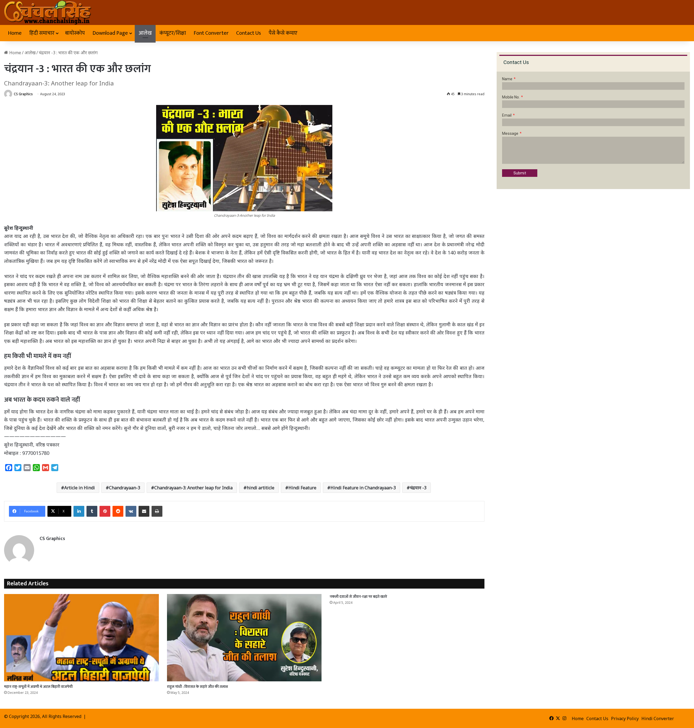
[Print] (157, 511)
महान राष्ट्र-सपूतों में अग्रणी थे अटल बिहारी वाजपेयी (38, 687)
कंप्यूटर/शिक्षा (172, 33)
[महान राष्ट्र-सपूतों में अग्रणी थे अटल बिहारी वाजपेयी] (81, 637)
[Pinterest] (104, 511)
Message (510, 133)
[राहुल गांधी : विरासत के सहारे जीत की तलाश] (244, 637)
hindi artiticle (260, 488)
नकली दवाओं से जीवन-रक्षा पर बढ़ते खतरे (358, 596)
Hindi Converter (657, 718)
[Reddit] (118, 511)
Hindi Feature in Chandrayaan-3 (363, 488)
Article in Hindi (79, 488)
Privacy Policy (625, 718)
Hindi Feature (302, 488)
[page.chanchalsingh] (47, 12)
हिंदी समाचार (41, 33)
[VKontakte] (131, 511)
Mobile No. (511, 97)
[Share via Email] (144, 511)
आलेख (145, 33)
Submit (519, 173)
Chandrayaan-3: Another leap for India (193, 488)
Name (507, 79)
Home (15, 33)
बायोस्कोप (75, 33)
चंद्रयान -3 (418, 488)
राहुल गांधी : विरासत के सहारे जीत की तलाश (197, 687)
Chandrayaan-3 (124, 488)
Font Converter (211, 33)
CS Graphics (23, 94)
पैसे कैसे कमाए (283, 33)
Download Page (110, 33)
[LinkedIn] (78, 511)
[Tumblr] (91, 511)
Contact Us (248, 33)
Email (507, 115)
